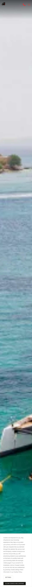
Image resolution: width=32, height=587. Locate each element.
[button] (29, 5)
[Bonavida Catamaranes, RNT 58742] (4, 5)
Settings (8, 577)
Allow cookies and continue (14, 583)
